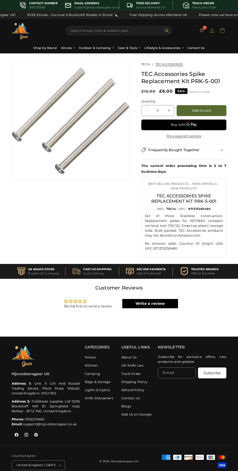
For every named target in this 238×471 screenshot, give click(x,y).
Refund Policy (133, 390)
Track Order (131, 374)
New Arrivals (204, 183)
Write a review (150, 303)
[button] (222, 31)
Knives (90, 357)
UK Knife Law (132, 365)
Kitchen (91, 365)
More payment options (184, 136)
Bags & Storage (98, 382)
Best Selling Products (168, 183)
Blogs (126, 406)
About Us (129, 357)
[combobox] (116, 30)
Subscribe (212, 373)
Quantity (148, 101)
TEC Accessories (169, 64)
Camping (92, 374)
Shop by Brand (45, 48)
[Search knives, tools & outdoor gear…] (167, 30)
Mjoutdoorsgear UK (125, 461)
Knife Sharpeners (99, 398)
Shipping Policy (134, 382)
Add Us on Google (136, 414)
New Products (184, 188)
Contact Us (196, 48)
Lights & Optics (97, 390)
